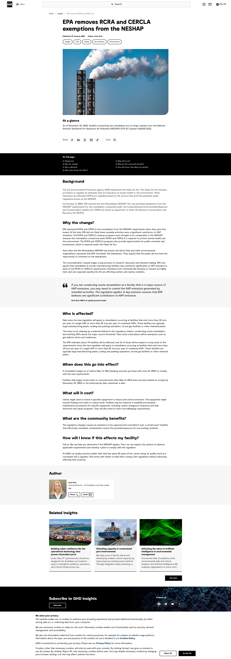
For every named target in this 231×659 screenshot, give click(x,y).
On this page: (69, 157)
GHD (10, 4)
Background (69, 161)
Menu (22, 4)
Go (187, 4)
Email (85, 494)
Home (51, 14)
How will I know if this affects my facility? (133, 167)
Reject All (168, 653)
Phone (72, 494)
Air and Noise (99, 42)
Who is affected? (71, 167)
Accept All (187, 653)
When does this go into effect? (76, 170)
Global (86, 42)
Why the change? (71, 164)
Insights (60, 14)
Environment (114, 42)
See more (173, 578)
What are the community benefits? (131, 164)
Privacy (103, 643)
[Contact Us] (210, 4)
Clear (182, 4)
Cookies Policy (127, 638)
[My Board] (204, 4)
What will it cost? (124, 161)
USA (77, 42)
